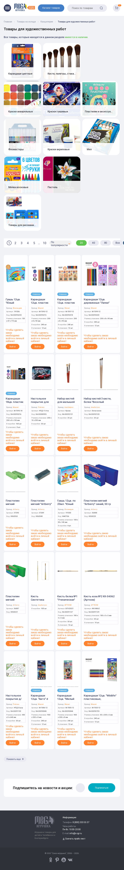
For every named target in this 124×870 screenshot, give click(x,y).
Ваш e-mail (5, 771)
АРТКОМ (68, 605)
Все (118, 242)
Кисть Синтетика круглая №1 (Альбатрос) (38, 601)
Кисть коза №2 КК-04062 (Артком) (99, 598)
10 (44, 243)
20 (81, 242)
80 (105, 242)
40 (93, 242)
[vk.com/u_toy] (70, 860)
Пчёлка (41, 407)
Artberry (16, 509)
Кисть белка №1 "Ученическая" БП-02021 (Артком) (67, 601)
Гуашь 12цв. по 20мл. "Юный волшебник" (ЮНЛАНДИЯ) (66, 505)
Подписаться (101, 787)
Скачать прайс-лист (75, 838)
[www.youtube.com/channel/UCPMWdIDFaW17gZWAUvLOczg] (63, 860)
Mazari (41, 308)
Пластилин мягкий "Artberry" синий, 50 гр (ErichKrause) (97, 504)
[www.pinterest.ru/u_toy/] (50, 860)
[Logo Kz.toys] (24, 7)
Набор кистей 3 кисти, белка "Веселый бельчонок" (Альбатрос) (99, 402)
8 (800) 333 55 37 (81, 822)
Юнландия (17, 308)
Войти (13, 346)
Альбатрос (68, 407)
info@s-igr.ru (76, 833)
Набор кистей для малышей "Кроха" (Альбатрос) (66, 403)
